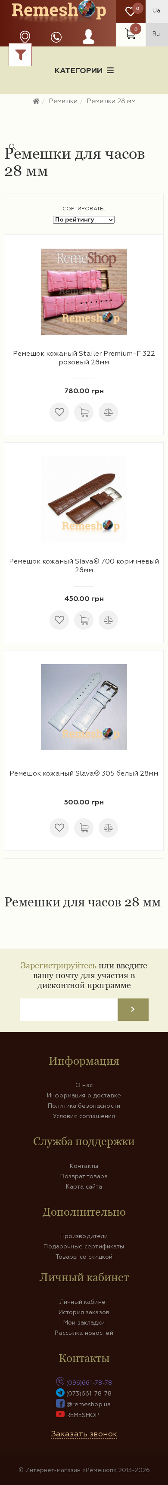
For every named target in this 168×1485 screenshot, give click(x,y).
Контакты (84, 1166)
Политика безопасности (84, 1106)
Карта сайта (84, 1187)
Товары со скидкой (84, 1257)
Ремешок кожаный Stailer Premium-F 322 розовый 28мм (84, 358)
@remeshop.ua (88, 1405)
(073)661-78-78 (89, 1394)
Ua (156, 11)
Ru (156, 34)
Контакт (84, 115)
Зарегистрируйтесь (58, 965)
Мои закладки (84, 1323)
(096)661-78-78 (89, 1383)
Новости (35, 101)
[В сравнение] (108, 412)
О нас (84, 1085)
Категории (79, 71)
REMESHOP (83, 1415)
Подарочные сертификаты (84, 1247)
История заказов (84, 1312)
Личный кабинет (84, 1302)
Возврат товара (84, 1177)
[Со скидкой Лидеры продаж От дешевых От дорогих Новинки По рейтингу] (84, 220)
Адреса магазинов (25, 37)
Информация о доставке (113, 101)
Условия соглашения (84, 1116)
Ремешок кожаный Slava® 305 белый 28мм (83, 773)
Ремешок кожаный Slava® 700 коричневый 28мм (84, 566)
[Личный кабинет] (88, 45)
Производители (84, 1236)
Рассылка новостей (84, 1333)
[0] (130, 12)
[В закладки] (59, 412)
